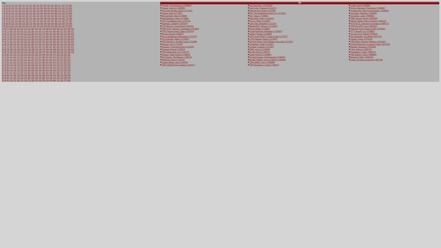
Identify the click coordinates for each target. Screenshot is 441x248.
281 (32, 31)
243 (27, 10)
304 (34, 13)
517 (59, 21)
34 (4, 13)
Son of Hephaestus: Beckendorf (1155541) (179, 36)
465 (54, 41)
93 (9, 10)
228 (25, 49)
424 (48, 13)
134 (14, 39)
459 (52, 26)
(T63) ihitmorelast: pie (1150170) (175, 52)
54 (5, 65)
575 (66, 16)
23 (3, 62)
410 (47, 54)
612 (72, 34)
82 (8, 60)
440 (50, 54)
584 (68, 39)
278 (30, 23)
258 (29, 49)
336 (37, 18)
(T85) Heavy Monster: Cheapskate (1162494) (180, 29)
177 (18, 72)
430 (50, 29)
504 (58, 65)
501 (58, 57)
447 (50, 72)
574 (66, 13)
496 (58, 44)
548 (63, 23)
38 (4, 23)
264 (29, 65)
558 (65, 49)
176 (18, 70)
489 (56, 26)
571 (66, 5)
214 (23, 13)
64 (7, 13)
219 (23, 26)
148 (14, 75)
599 (68, 78)
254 (29, 39)
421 (48, 5)
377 (43, 47)
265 (29, 67)
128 (12, 23)
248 (27, 23)
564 (65, 65)
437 (50, 47)
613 (72, 36)
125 (12, 16)
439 (50, 52)
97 (9, 21)
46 (5, 44)
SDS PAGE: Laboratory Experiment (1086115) (369, 23)
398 (45, 23)
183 (19, 10)
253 (29, 36)
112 (11, 60)
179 (18, 78)
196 (21, 44)
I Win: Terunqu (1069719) (361, 49)
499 (58, 52)
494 (58, 39)
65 (7, 16)
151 (16, 5)
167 (18, 47)
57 (5, 72)
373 (43, 36)
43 (5, 36)
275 (30, 16)
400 (47, 29)
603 (70, 10)
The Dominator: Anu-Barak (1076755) (366, 36)
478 (54, 75)
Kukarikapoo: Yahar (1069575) (363, 52)
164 (18, 39)
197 (21, 47)
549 (63, 26)
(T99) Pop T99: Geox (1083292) (363, 26)
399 (45, 26)
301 (34, 5)
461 (54, 31)
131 (14, 31)
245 (27, 16)
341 (40, 31)
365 (41, 16)
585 (68, 41)
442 (50, 60)
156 (16, 18)
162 (18, 34)
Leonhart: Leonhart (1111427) (261, 47)
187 (19, 21)
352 (40, 60)
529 (61, 52)
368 (41, 23)
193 (21, 36)
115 (11, 67)
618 (72, 49)
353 (40, 62)
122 (12, 8)
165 (18, 41)
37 (4, 21)
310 (36, 29)
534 (61, 65)
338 (37, 23)
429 (48, 26)
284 (32, 39)
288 (32, 49)
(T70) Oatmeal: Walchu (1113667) (263, 39)
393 (45, 10)
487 (56, 21)
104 (11, 39)
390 (43, 80)
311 (36, 31)
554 (65, 39)
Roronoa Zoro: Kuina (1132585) (262, 10)
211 (23, 5)
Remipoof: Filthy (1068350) (361, 57)
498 (58, 49)
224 (25, 39)
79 (8, 52)
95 (9, 16)
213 (23, 10)
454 (52, 13)
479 (54, 78)
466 (54, 44)
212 (23, 8)
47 (5, 47)
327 (36, 72)
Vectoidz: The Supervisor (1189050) (177, 5)
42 (5, 34)
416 (47, 70)
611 (72, 31)
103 (11, 36)
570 (65, 80)
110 (11, 54)
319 (36, 52)
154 (16, 13)
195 (21, 41)
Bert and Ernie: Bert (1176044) (174, 16)
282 (32, 34)
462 (54, 34)
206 (21, 70)
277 (30, 21)
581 (68, 31)
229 (25, 52)
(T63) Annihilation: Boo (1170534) (176, 21)
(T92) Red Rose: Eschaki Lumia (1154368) (179, 41)
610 (72, 29)
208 (21, 75)
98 (9, 23)
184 (19, 13)
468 (54, 49)
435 (50, 41)
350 (40, 54)
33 (4, 10)
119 (11, 78)
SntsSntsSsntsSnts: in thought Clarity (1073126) (370, 44)
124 (12, 13)
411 (47, 57)
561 (65, 57)
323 (36, 62)
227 (25, 47)
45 (5, 41)
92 (9, 8)
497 (58, 47)
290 (32, 54)
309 (34, 26)
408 (47, 49)
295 (32, 67)
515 (59, 16)
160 (18, 29)
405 (47, 41)
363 (41, 10)
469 (54, 52)
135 (14, 41)
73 (8, 36)
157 (16, 21)
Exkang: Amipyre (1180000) (173, 8)
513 (59, 10)
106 (11, 44)
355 (40, 67)
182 (19, 8)
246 (27, 18)
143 (14, 62)
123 (12, 10)
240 (25, 80)
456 (52, 18)
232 (25, 60)
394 (45, 13)
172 (18, 60)
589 (68, 52)
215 (23, 16)
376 (43, 44)
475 (54, 67)
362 (41, 8)
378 (43, 49)
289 (32, 52)
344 (40, 39)
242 (27, 8)
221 (25, 31)
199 (21, 52)
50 (5, 54)
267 (29, 72)
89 (8, 78)
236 (25, 70)
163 (18, 36)
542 (63, 8)
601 (70, 5)
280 (32, 29)
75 (8, 41)
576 (66, 18)
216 (23, 18)
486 (56, 18)
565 (65, 67)
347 (40, 47)
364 (41, 13)
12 (3, 34)
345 (40, 41)
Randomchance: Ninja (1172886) (175, 18)
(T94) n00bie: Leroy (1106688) (262, 62)
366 (41, 18)
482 (56, 8)
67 (7, 21)
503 (58, 62)
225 (25, 41)
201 (21, 57)
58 (5, 75)
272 (30, 8)
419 (47, 78)
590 (68, 54)
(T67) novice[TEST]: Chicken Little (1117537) (268, 36)
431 (50, 31)
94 (9, 13)
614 (72, 39)
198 (21, 49)
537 (61, 72)
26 (3, 70)
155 (16, 16)
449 (50, 78)
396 (45, 18)
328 (36, 75)
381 (43, 57)
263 (29, 62)
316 (36, 44)
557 (65, 47)
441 (50, 57)
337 (37, 21)
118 (11, 75)
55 (5, 67)
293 (32, 62)
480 (54, 80)
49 (5, 52)
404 (47, 39)
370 (43, 29)
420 (47, 80)
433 (50, 36)
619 (72, 52)
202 (21, 60)
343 (40, 36)
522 (61, 34)
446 (50, 70)
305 (34, 16)
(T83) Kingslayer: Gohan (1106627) (264, 65)
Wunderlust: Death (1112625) (261, 44)
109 (11, 52)
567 (65, 72)
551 (65, 31)
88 (8, 75)
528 (61, 49)
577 (66, 21)
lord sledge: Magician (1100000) (363, 13)
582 (68, 34)
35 (4, 16)
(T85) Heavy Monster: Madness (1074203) (368, 41)
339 (37, 26)
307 (34, 21)
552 (65, 34)
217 (23, 21)
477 (54, 72)
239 (25, 78)
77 (8, 47)
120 (11, 80)
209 (21, 78)
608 (70, 23)
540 (61, 80)
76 (8, 44)
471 (54, 57)
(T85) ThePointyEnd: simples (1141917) (178, 65)
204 (21, 65)
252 (29, 34)
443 (50, 62)
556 (65, 44)
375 (43, 41)
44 (5, 39)
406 (47, 44)
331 (37, 5)
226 (25, 44)
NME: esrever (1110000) (259, 49)
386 (43, 70)
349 (40, 52)
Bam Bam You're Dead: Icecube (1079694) (367, 29)
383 (43, 62)
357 (40, 72)
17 (3, 47)
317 (36, 47)
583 (68, 36)
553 (65, 36)
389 (43, 78)
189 (19, 26)
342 (40, 34)
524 (61, 39)
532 (61, 60)
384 (43, 65)
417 (47, 72)
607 (70, 21)
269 (29, 78)
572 (66, 8)
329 (36, 78)
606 (70, 18)
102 (11, 34)
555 (65, 41)
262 (29, 60)
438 (50, 49)
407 (47, 47)
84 (8, 65)
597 (68, 72)
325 (36, 67)
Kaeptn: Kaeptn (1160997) (173, 34)
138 (14, 49)
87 (8, 72)
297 (32, 72)
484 (56, 13)
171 (18, 57)
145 (14, 67)
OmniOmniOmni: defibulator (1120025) (265, 31)
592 (68, 60)
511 (59, 5)
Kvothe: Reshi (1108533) (259, 52)
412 (47, 60)
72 (8, 34)
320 (36, 54)
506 (58, 70)
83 (8, 62)
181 (19, 5)
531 (61, 57)
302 (34, 8)
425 (48, 16)
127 (12, 21)
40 (5, 29)
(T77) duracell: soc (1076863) (362, 31)
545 (63, 16)
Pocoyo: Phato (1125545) (259, 21)
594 (68, 65)
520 (61, 29)
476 (54, 70)
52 (5, 60)
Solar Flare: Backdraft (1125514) (262, 23)
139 (14, 52)
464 (54, 39)
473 (54, 62)
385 (43, 67)
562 (65, 60)
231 (25, 57)
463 (54, 36)
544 (63, 13)
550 (65, 29)
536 (61, 70)
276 (30, 18)
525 (61, 41)
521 (61, 31)
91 (9, 5)
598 (68, 75)
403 (47, 36)
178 (18, 75)
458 (52, 23)
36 (4, 18)
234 (25, 65)
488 (56, 23)
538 (61, 75)
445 (50, 67)
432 (50, 34)
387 (43, 72)
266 (29, 70)
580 (68, 29)
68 (7, 23)
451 (52, 5)
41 (5, 31)
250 (29, 29)
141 (14, 57)
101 (11, 31)
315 (36, 41)
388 (43, 75)
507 (58, 72)
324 (36, 65)
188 (19, 23)
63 (7, 10)
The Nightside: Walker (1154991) (175, 39)
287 (32, 47)
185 (19, 16)
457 (52, 21)
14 (3, 39)
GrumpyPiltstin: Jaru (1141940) (175, 62)
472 (54, 60)
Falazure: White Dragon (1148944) (176, 54)
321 (36, 57)
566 (65, 70)
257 (29, 47)
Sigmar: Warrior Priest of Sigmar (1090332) (368, 21)
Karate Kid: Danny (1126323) (261, 18)
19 (3, 52)
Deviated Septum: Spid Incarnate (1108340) (267, 57)
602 (70, 8)
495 (58, 41)
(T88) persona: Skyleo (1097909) (364, 18)
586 (68, 44)
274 (30, 13)
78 (8, 49)
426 (48, 18)
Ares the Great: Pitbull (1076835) (364, 34)
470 (54, 54)
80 (8, 54)
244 (27, 13)
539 (61, 78)
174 (18, 65)
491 (58, 31)
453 (52, 10)
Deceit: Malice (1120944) (259, 29)
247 (27, 21)
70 (8, 29)
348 (40, 49)
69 (7, 26)
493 (58, 36)
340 (40, 29)
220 (25, 29)
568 (65, 75)
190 (21, 29)
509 (58, 78)
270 (29, 80)
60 (5, 80)
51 (5, 57)
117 (11, 72)
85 (8, 67)
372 (43, 34)
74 (8, 39)
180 (18, 80)
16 (3, 44)
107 (11, 47)
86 (8, 70)
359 (40, 78)
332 (37, 8)
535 (61, 67)
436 (50, 44)
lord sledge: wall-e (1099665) (362, 16)
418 (47, 75)
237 (25, 72)
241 (27, 5)
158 (16, 23)
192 (21, 34)
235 (25, 67)
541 (63, 5)
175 (18, 67)
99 (9, 26)
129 (12, 26)
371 (43, 31)
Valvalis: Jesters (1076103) (361, 39)
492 (58, 34)
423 (48, 10)
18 (3, 49)
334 (37, 13)
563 (65, 62)
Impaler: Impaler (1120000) (260, 34)
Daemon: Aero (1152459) (172, 44)
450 (50, 80)
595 (68, 67)
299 (32, 78)
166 (18, 44)
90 (8, 80)
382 (43, 60)
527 (61, 47)
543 (63, 10)
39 (4, 26)
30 (3, 80)
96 (9, 18)
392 (45, 8)
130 (14, 29)
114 (11, 65)
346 (40, 44)
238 (25, 75)
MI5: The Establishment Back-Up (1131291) (267, 13)
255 (29, 41)
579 (66, 26)
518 (59, 23)
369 (41, 26)
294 (32, 65)
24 (3, 65)
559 (65, 52)
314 (36, 39)
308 (34, 23)
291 (32, 57)
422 (48, 8)
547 (63, 21)
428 (48, 23)
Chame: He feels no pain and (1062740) (366, 60)
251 (29, 31)
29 (3, 78)
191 (21, 31)
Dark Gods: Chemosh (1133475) (262, 8)
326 (36, 70)
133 (14, 36)
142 (14, 60)
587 (68, 47)
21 (3, 57)
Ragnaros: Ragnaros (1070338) (363, 47)
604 (70, 13)
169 (18, 52)
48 (5, 49)
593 (68, 62)
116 (11, 70)
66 (7, 18)
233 (25, 62)
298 (32, 75)
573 (66, 10)
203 (21, 62)
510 (58, 80)
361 (41, 5)
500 (58, 54)
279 (30, 26)
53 (5, 62)
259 (29, 52)
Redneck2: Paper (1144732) (173, 60)
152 (16, 8)
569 (65, 78)
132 (14, 34)
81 (8, 57)
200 (21, 54)
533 (61, 62)
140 (14, 54)
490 (58, 29)
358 (40, 75)
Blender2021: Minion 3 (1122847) (263, 26)
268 (29, 75)
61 (7, 5)
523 (61, 36)
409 (47, 52)
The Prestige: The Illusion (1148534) (177, 57)
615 (72, 41)
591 (68, 57)
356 (40, 70)
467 (54, 47)
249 (27, 26)
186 (19, 18)
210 (21, 80)
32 (4, 8)
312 (36, 34)
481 (56, 5)
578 (66, 23)
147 (14, 72)
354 (40, 65)
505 (58, 67)
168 (18, 49)
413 (47, 62)
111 (11, 57)
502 (58, 60)
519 (59, 26)
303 (34, 10)
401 (47, 31)
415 (47, 67)
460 (54, 29)
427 (48, 21)
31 (4, 5)
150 (14, 80)
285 (32, 41)
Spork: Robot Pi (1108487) (260, 54)
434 (50, 39)
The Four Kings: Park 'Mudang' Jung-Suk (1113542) (271, 41)
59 (5, 78)
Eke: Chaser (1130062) (258, 16)
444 (50, 65)
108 (11, 49)
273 (30, 10)
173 (18, 62)
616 (72, 44)
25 (3, 67)
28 (3, 75)
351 (40, 57)
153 (16, 10)
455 (52, 16)
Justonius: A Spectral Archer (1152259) (178, 47)
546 (63, 18)
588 (68, 49)
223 (25, 36)
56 (5, 70)
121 (12, 5)
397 (45, 21)
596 (68, 70)
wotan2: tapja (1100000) (360, 5)
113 (11, 62)
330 (36, 80)
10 (3, 29)
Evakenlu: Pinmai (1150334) (173, 49)
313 (36, 36)
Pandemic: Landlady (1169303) (174, 23)
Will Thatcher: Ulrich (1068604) (363, 54)
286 (32, 44)
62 (7, 8)
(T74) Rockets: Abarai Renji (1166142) (178, 26)
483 (56, 10)
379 (43, 52)
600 (68, 80)
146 (14, 70)
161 (18, 31)
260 (29, 54)
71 (8, 31)
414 (47, 65)
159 (16, 26)
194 (21, 39)
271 (30, 5)
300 (32, 80)
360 (40, 80)
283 (32, 36)
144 (14, 65)
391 (45, 5)
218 (23, 23)
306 (34, 18)
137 (14, 47)
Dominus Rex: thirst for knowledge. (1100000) (369, 10)
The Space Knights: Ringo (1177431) (177, 10)
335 (37, 16)
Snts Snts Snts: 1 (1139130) (260, 5)
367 (41, 21)
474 (54, 65)
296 (32, 70)
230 (25, 54)
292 (32, 60)
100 (11, 29)
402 (47, 34)
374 (43, 39)
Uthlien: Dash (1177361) (172, 13)
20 (3, 54)
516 (59, 18)
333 (37, 10)
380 (43, 54)
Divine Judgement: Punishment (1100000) (367, 8)
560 (65, 54)
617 (72, 47)
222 (25, 34)
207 (21, 72)
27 (3, 72)
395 (45, 16)
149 (14, 78)
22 (3, 60)
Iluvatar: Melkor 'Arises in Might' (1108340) (267, 60)
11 (3, 31)
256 (29, 44)
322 (36, 60)
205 (21, 67)
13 (3, 36)
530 (61, 54)
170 (18, 54)
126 (12, 18)
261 (29, 57)
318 (36, 49)
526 (61, 44)
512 (59, 8)
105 (11, 41)
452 (52, 8)
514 (59, 13)
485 (56, 16)
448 (50, 75)
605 (70, 16)
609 (70, 26)
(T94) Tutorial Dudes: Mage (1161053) (178, 31)
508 (58, 75)
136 (14, 44)
